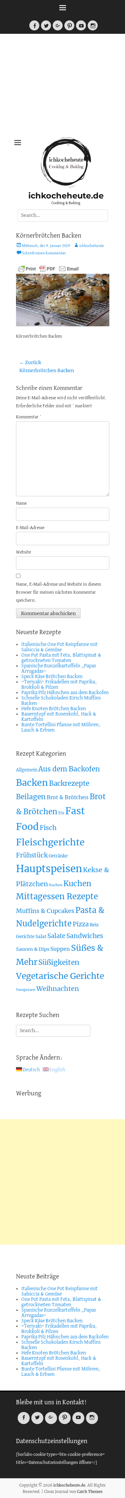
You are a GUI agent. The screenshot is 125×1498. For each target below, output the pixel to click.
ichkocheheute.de (66, 195)
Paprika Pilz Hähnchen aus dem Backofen (65, 692)
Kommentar (28, 417)
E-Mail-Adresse (30, 528)
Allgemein (26, 769)
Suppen (60, 948)
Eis (61, 812)
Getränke (58, 855)
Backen (32, 782)
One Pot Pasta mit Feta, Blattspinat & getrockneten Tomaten (61, 658)
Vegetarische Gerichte (60, 976)
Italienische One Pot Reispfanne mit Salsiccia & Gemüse (59, 647)
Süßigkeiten (58, 962)
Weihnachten (57, 989)
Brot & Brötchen (68, 797)
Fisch (48, 828)
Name (21, 503)
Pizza (81, 924)
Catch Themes (90, 1491)
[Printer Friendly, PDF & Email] (48, 268)
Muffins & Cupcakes (45, 911)
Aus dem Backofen (69, 769)
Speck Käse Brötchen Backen (52, 676)
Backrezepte (69, 783)
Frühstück (32, 855)
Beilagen (31, 796)
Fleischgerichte (50, 842)
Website (23, 552)
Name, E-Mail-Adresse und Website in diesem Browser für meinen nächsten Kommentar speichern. (58, 592)
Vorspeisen (25, 990)
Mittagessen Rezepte (57, 896)
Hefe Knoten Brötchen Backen (53, 709)
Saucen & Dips (32, 949)
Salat (40, 936)
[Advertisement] (62, 87)
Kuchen (55, 885)
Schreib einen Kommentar (44, 253)
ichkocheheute (91, 246)
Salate (56, 936)
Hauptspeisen (49, 868)
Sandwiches (84, 936)
